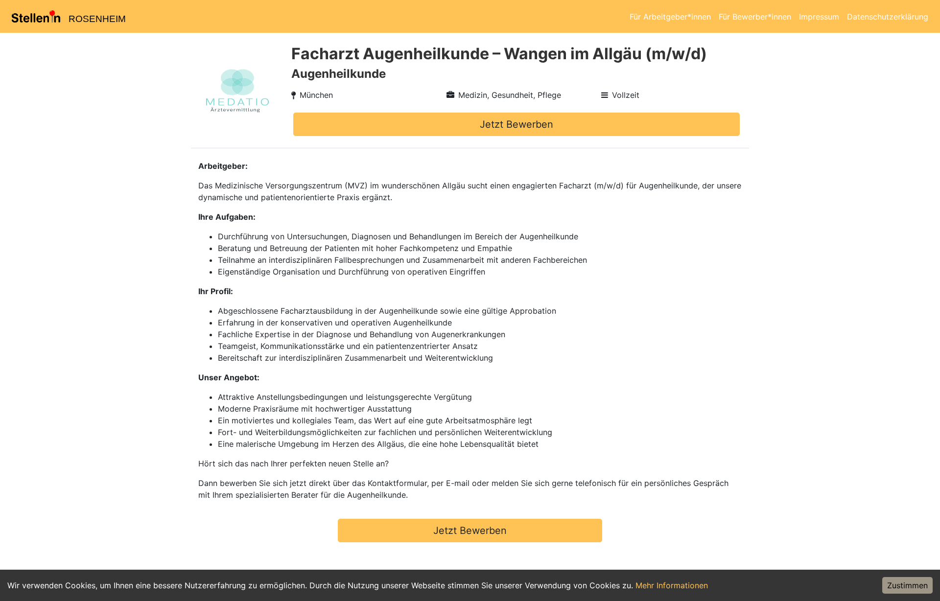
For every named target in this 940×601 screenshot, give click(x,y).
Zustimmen (907, 585)
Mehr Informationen (671, 585)
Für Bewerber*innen (755, 17)
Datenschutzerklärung (887, 17)
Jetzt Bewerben (516, 124)
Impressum (819, 17)
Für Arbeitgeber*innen (670, 17)
